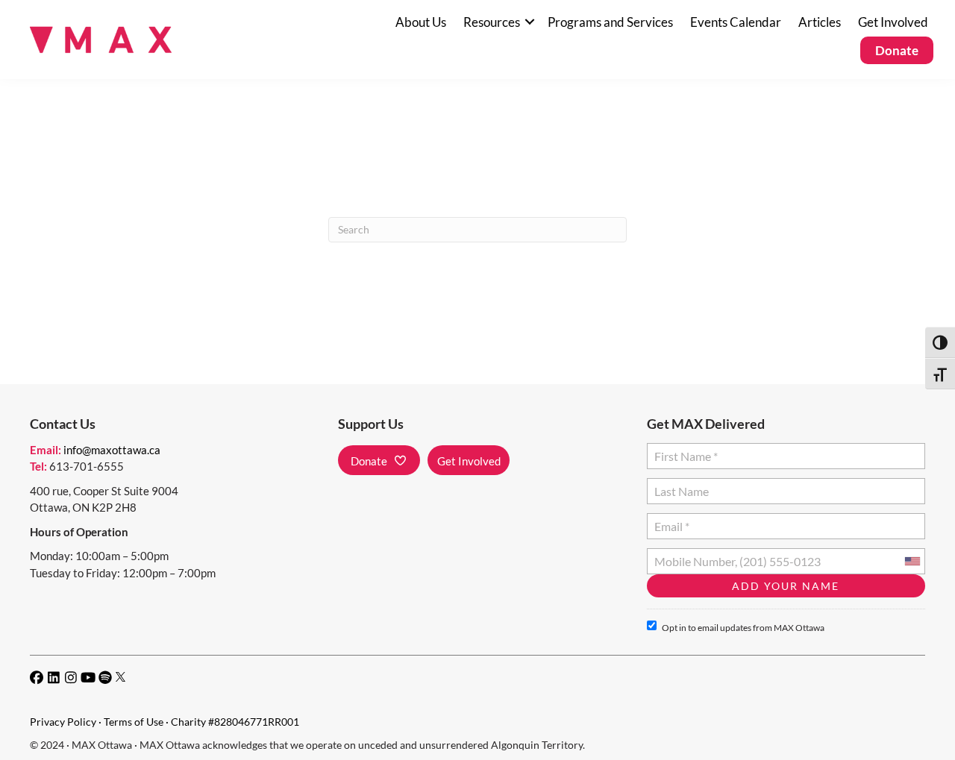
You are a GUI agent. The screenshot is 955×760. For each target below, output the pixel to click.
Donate (896, 50)
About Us (420, 22)
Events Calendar (735, 22)
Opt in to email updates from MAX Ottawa (743, 627)
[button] (529, 22)
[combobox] (911, 561)
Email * (671, 520)
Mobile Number (691, 555)
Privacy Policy (63, 721)
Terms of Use (133, 721)
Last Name (679, 485)
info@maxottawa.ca (111, 449)
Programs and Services (610, 22)
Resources (491, 22)
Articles (819, 22)
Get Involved (893, 22)
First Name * (683, 450)
